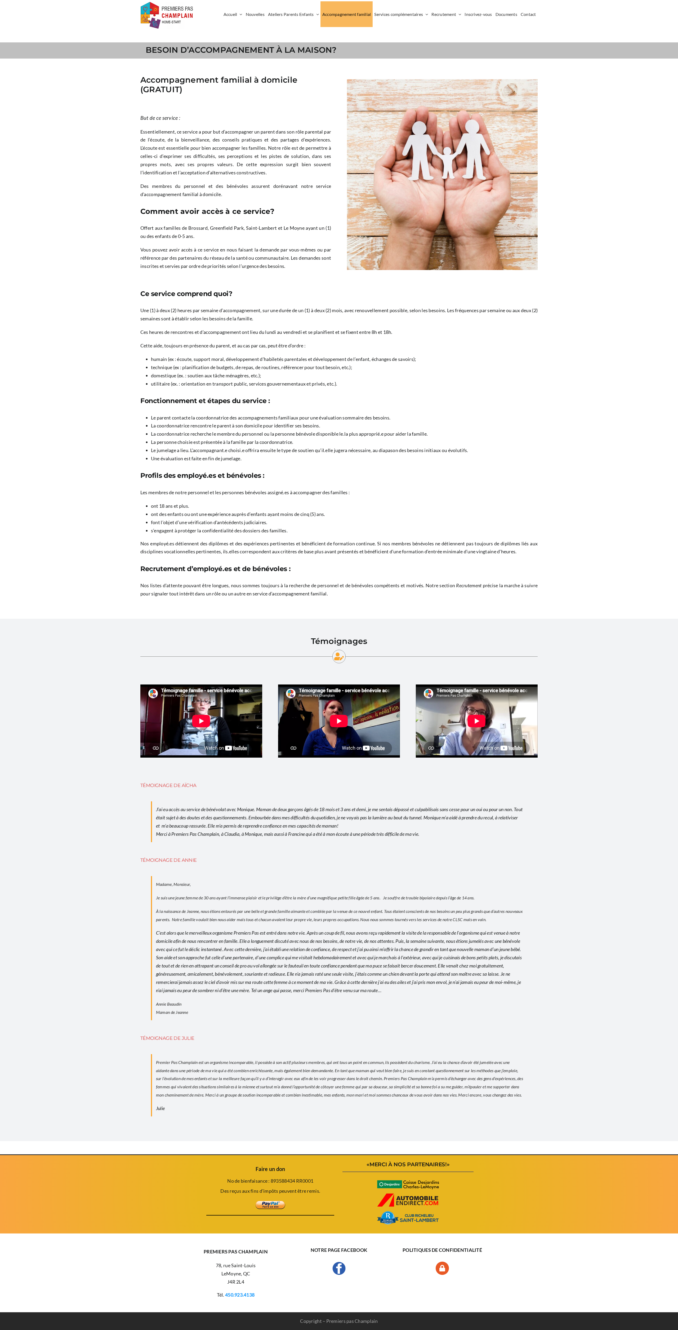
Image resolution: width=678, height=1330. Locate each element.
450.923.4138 (240, 1295)
